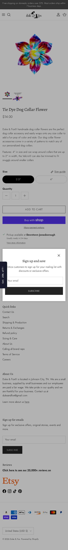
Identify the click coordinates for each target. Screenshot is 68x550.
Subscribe (34, 290)
